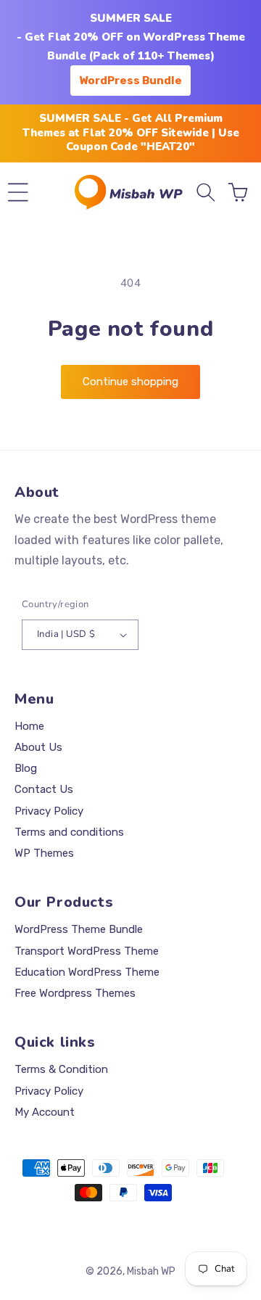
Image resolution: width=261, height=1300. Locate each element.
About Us (38, 747)
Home (29, 726)
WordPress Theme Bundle (78, 929)
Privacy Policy (48, 811)
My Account (44, 1112)
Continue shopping (130, 381)
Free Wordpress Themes (75, 993)
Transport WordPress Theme (86, 951)
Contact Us (43, 789)
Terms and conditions (69, 832)
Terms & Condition (61, 1069)
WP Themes (44, 853)
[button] (18, 192)
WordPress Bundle (130, 80)
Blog (25, 768)
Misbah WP (151, 1271)
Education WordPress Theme (87, 972)
